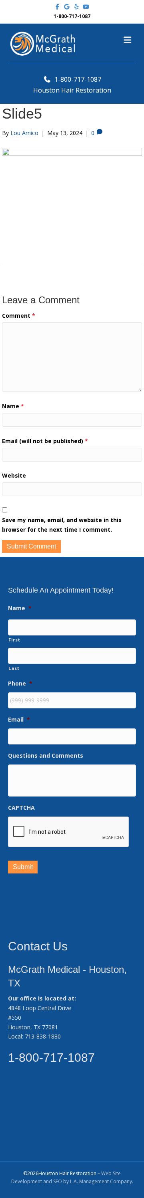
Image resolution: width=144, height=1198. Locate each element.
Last (14, 668)
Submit (23, 866)
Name (13, 406)
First (14, 640)
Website (14, 475)
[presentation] (69, 832)
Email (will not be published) (45, 441)
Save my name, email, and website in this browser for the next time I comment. (62, 524)
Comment (18, 315)
